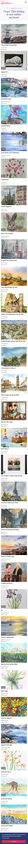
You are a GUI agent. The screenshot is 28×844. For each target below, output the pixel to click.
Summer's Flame (6, 772)
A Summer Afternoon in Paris (9, 503)
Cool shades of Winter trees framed (11, 476)
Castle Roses (5, 179)
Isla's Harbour (5, 449)
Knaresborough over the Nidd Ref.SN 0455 (13, 341)
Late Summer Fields (7, 826)
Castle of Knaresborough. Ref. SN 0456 (12, 314)
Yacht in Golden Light (7, 637)
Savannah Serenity (6, 799)
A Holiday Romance (7, 583)
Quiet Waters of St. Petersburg (10, 153)
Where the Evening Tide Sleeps (10, 529)
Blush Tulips (4, 691)
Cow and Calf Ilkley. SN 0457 (9, 287)
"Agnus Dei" (4, 72)
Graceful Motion (5, 126)
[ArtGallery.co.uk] (11, 2)
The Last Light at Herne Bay (9, 45)
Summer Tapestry (6, 718)
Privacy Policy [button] (6, 838)
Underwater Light (6, 99)
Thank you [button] (14, 841)
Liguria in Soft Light (6, 745)
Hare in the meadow (7, 233)
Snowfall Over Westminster (9, 260)
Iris (2, 610)
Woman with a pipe (7, 422)
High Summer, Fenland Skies (9, 664)
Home (7, 8)
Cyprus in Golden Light (7, 556)
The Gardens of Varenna (8, 368)
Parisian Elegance (6, 206)
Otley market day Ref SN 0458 (10, 395)
